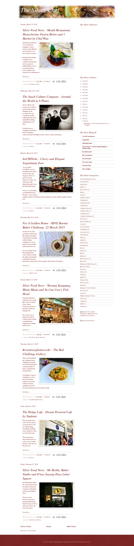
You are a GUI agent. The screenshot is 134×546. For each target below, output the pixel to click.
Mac (81, 253)
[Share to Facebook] (63, 81)
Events (82, 224)
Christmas (83, 200)
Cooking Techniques (86, 216)
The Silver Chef (39, 9)
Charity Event (33, 273)
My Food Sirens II (87, 155)
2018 (83, 104)
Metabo (82, 256)
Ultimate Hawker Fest (86, 296)
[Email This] (57, 81)
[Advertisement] (95, 59)
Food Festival (84, 227)
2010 (83, 81)
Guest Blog (83, 235)
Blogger (88, 542)
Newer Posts (25, 526)
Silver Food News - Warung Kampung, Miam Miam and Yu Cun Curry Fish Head (47, 289)
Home (48, 526)
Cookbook (83, 205)
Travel (82, 293)
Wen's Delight (86, 169)
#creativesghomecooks (36, 399)
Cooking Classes (85, 208)
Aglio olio (82, 184)
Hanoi (82, 237)
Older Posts (71, 526)
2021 (83, 107)
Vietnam (82, 301)
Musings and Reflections (87, 264)
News (37, 84)
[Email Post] (53, 81)
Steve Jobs (83, 290)
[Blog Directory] (87, 312)
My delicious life (87, 152)
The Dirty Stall (86, 158)
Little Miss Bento (87, 143)
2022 (84, 110)
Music (82, 261)
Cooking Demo (84, 211)
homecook (83, 242)
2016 (83, 98)
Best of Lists (83, 189)
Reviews (31, 146)
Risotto (82, 285)
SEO (96, 313)
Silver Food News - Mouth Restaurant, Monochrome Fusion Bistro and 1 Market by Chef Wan (47, 34)
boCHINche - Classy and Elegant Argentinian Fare (43, 161)
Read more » (26, 76)
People (82, 274)
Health (82, 240)
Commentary (84, 203)
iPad (81, 248)
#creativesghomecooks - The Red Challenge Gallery (43, 352)
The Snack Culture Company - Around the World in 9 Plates (47, 98)
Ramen (82, 277)
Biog (81, 192)
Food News (32, 84)
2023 (84, 113)
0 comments (46, 81)
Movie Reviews (84, 258)
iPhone (82, 250)
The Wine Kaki (86, 165)
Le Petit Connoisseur (88, 136)
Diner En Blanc (84, 221)
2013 (83, 90)
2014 (83, 92)
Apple (81, 187)
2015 (83, 95)
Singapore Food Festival (87, 288)
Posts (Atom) (32, 530)
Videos (82, 298)
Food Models (84, 229)
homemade (83, 245)
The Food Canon (87, 162)
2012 (83, 87)
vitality (82, 304)
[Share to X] (61, 81)
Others (82, 272)
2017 (83, 101)
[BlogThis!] (59, 81)
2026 (84, 118)
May (85, 121)
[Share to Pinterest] (65, 81)
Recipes (82, 280)
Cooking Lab (84, 213)
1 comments (46, 397)
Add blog (82, 315)
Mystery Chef (84, 266)
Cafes (82, 195)
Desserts (82, 219)
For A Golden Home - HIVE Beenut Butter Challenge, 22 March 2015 (45, 225)
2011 (83, 84)
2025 (84, 116)
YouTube (82, 306)
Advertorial (83, 181)
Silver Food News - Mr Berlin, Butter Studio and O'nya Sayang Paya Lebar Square (46, 474)
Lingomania (85, 140)
